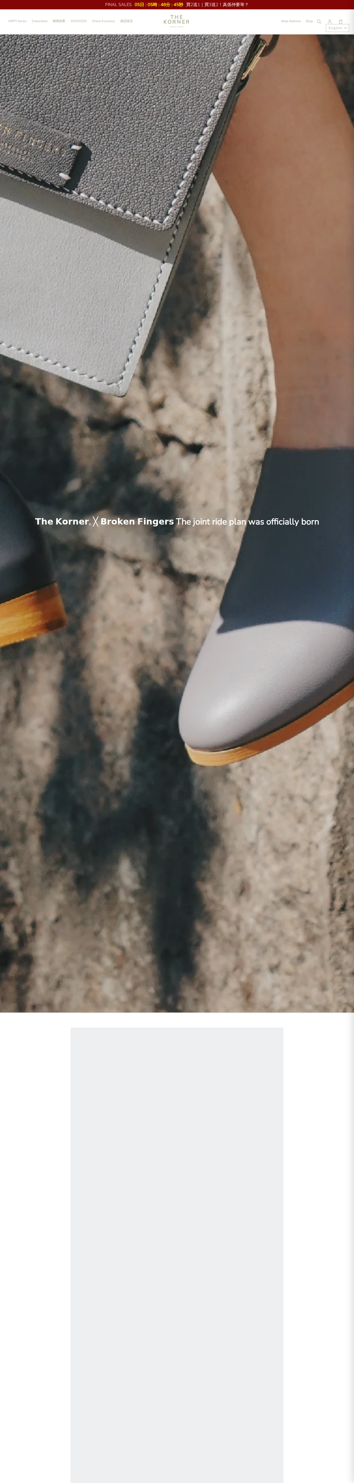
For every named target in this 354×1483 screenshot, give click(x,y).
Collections (39, 21)
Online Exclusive (103, 21)
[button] (340, 21)
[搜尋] (319, 21)
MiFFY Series (17, 21)
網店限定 (126, 21)
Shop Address (291, 21)
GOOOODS (79, 21)
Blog (309, 21)
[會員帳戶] (330, 21)
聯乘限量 (59, 21)
